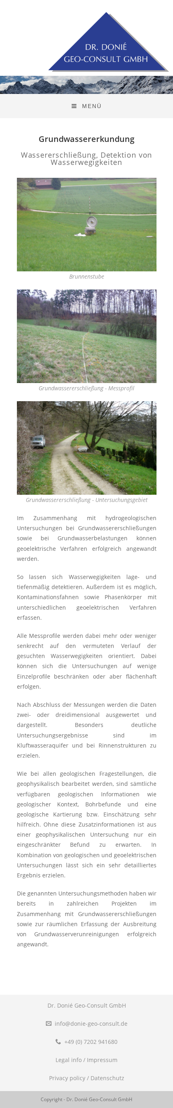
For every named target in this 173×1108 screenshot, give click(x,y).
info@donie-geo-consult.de (91, 1023)
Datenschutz (107, 1078)
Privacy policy (67, 1078)
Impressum (102, 1060)
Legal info (69, 1060)
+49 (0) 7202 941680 (90, 1042)
